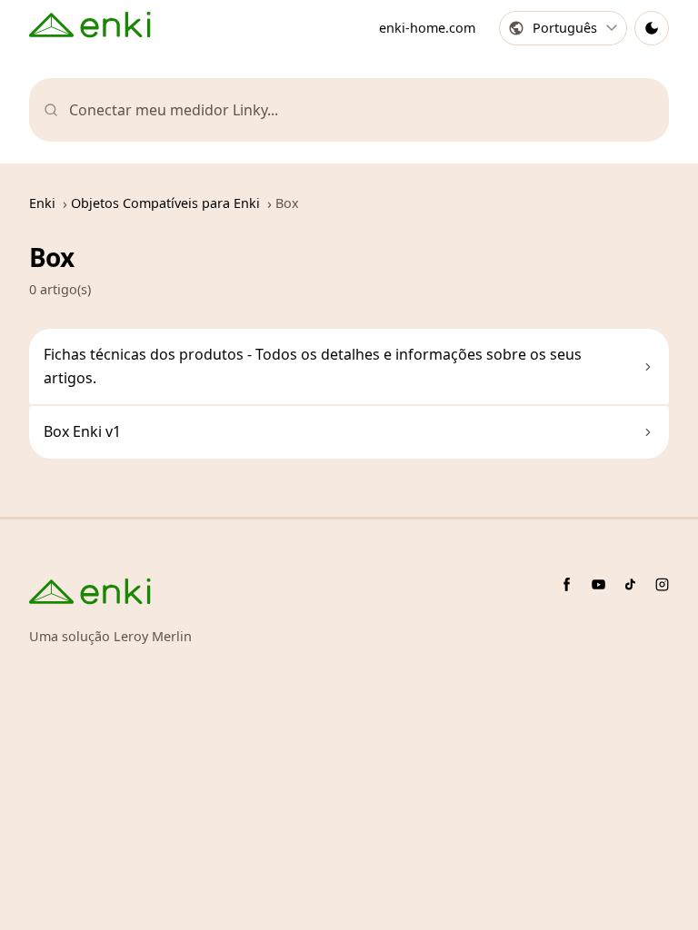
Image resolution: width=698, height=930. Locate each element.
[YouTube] (598, 584)
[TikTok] (630, 584)
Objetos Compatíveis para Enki (165, 203)
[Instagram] (662, 584)
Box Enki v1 (82, 431)
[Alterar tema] (651, 28)
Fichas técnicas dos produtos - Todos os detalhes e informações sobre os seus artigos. (313, 366)
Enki (42, 203)
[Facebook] (566, 584)
